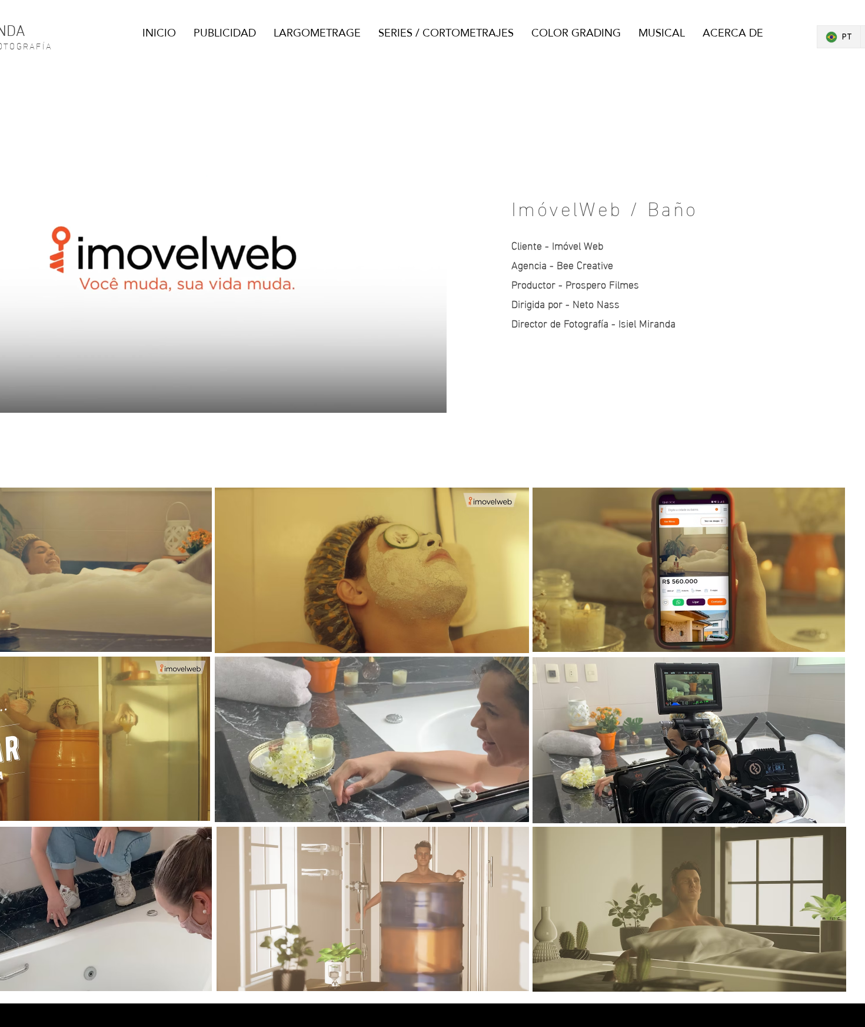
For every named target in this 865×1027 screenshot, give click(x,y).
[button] (432, 400)
